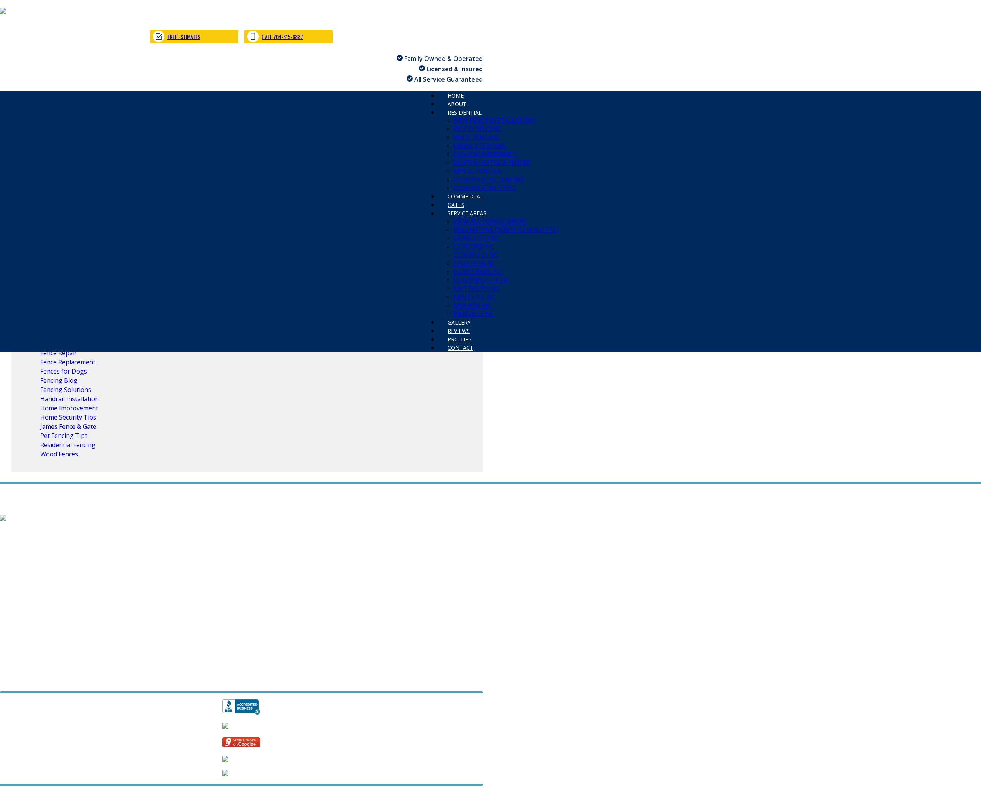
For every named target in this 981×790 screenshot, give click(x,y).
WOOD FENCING (477, 129)
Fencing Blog (58, 380)
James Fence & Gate (68, 426)
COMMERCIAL (20, 566)
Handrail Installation (69, 399)
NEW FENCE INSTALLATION (494, 120)
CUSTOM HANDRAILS (485, 154)
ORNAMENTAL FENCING (489, 179)
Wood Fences (59, 454)
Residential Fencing (67, 445)
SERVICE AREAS (467, 213)
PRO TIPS (80, 600)
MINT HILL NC (475, 297)
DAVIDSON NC (475, 263)
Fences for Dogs (63, 371)
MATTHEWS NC (476, 288)
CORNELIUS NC (476, 255)
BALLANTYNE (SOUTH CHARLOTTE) (506, 229)
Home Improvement (69, 408)
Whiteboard (119, 681)
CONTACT (460, 347)
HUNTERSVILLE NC (481, 280)
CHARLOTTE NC (477, 238)
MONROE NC (472, 305)
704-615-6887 (19, 653)
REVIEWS (46, 600)
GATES (57, 566)
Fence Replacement (67, 362)
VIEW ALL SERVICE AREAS (490, 221)
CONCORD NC (474, 246)
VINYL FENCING (476, 137)
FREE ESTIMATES (183, 37)
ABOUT (37, 532)
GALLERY (13, 600)
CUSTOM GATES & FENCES (492, 162)
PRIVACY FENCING (480, 145)
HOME (9, 532)
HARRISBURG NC (478, 271)
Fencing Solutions (65, 389)
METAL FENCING (478, 171)
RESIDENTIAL (465, 112)
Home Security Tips (68, 417)
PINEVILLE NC (247, 591)
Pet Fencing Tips (64, 435)
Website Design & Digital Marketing (47, 681)
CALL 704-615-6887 (282, 37)
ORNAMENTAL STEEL (181, 558)
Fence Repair (58, 353)
